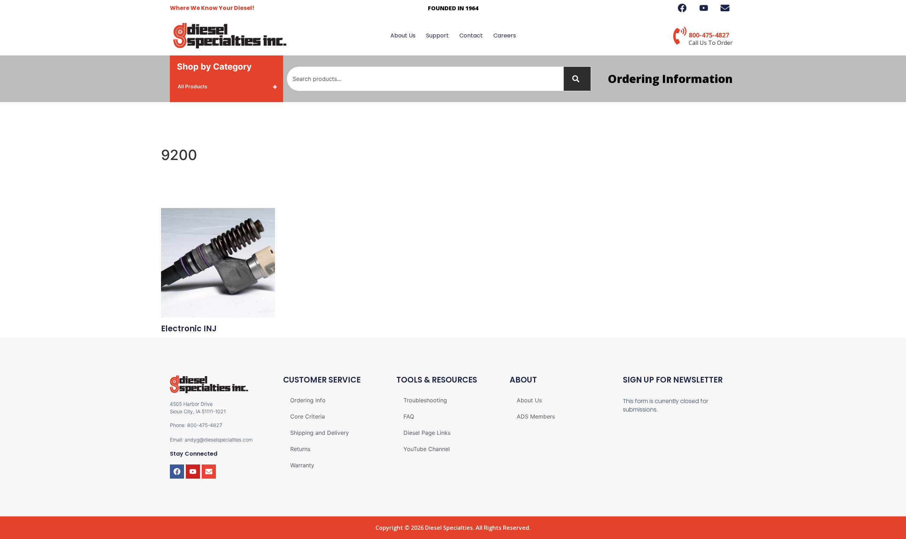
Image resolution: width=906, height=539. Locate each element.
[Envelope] (209, 471)
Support (437, 35)
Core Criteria (307, 416)
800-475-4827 (709, 35)
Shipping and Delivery (319, 432)
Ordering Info (308, 400)
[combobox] (425, 78)
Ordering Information (670, 78)
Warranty (302, 465)
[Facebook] (177, 471)
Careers (504, 35)
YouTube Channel (426, 448)
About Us (402, 35)
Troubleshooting (425, 400)
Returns (300, 448)
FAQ (408, 416)
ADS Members (536, 416)
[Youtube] (193, 471)
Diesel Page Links (427, 432)
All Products (227, 86)
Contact (471, 35)
